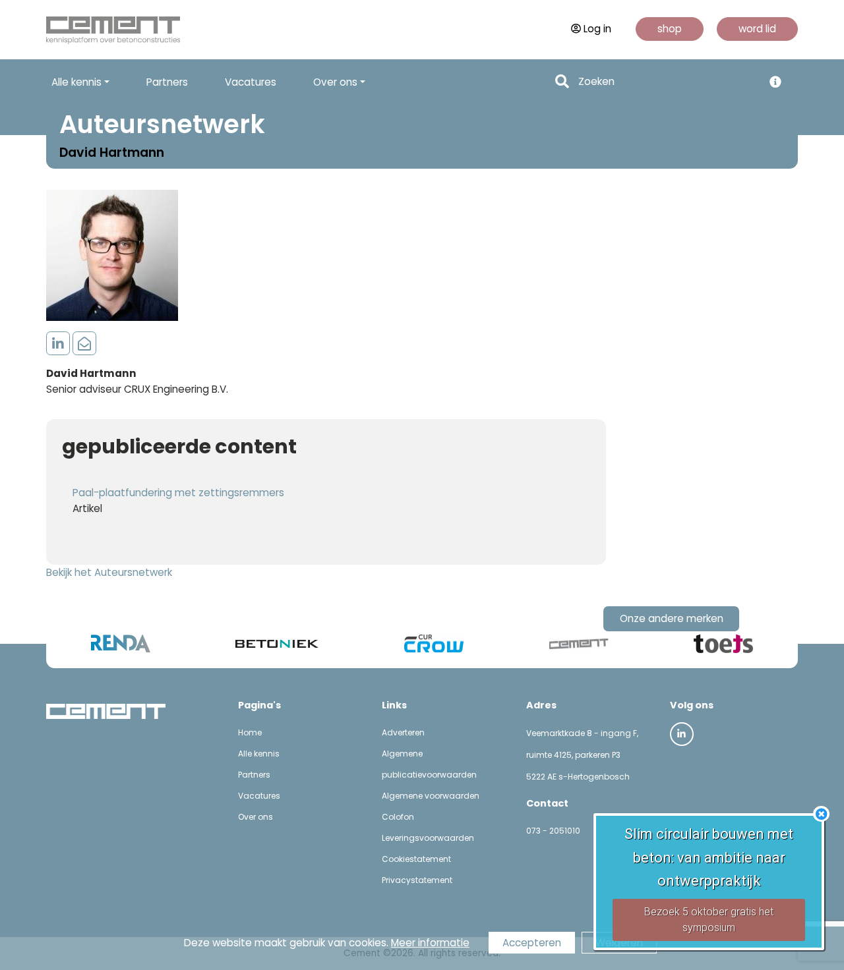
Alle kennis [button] (76, 82)
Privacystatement (417, 880)
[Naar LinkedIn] (682, 734)
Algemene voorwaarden (430, 795)
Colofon (398, 816)
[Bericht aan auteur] (84, 344)
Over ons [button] (335, 82)
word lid (757, 29)
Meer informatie (430, 943)
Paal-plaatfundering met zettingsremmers (178, 492)
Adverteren (403, 732)
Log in (597, 29)
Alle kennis (259, 753)
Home (250, 732)
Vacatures (250, 82)
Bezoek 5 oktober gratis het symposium (708, 919)
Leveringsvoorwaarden (428, 837)
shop (669, 29)
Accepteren (531, 943)
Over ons (255, 816)
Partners (167, 82)
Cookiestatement (416, 859)
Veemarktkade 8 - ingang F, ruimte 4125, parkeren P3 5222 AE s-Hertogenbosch (582, 755)
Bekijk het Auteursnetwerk (109, 572)
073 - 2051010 (553, 830)
